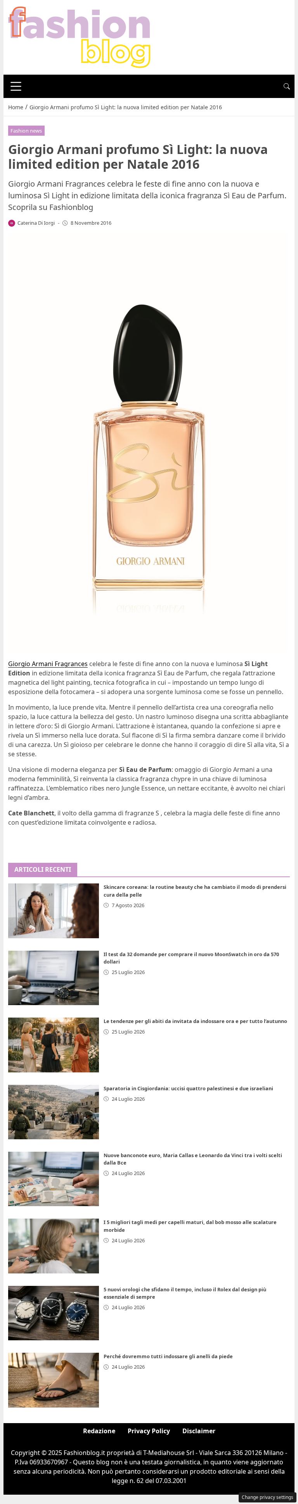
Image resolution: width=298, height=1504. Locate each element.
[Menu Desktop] (16, 86)
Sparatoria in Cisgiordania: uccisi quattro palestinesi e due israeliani (188, 1088)
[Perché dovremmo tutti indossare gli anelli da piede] (53, 1380)
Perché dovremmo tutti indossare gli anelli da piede (168, 1356)
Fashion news (26, 130)
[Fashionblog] (79, 36)
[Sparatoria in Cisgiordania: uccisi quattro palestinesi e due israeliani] (53, 1112)
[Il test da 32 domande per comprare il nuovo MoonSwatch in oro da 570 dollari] (53, 978)
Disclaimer (198, 1431)
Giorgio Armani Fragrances (48, 663)
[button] (287, 86)
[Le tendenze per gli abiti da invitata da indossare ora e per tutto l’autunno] (53, 1045)
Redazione (99, 1431)
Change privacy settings (267, 1497)
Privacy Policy (149, 1431)
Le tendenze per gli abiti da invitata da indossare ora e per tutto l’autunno (195, 1021)
